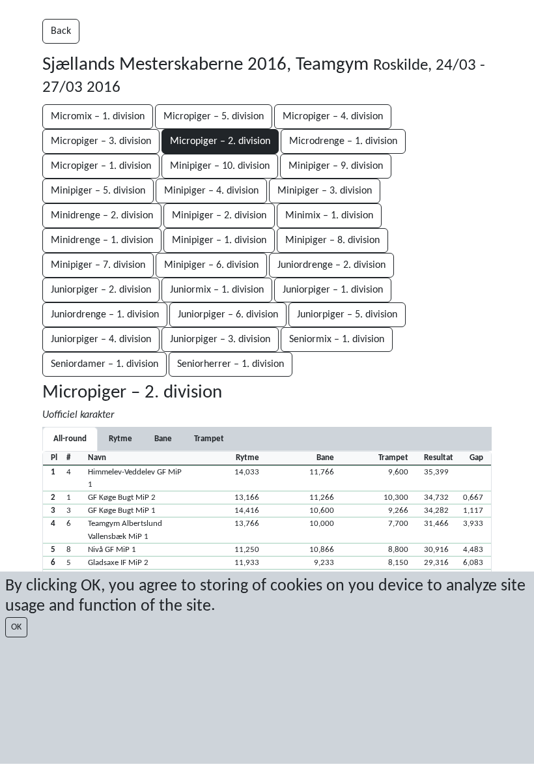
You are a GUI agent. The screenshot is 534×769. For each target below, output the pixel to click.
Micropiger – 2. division (220, 141)
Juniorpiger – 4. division (101, 339)
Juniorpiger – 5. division (347, 315)
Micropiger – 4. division (333, 116)
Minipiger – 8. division (332, 240)
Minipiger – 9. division (335, 166)
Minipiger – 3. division (324, 191)
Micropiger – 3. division (101, 141)
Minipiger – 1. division (219, 240)
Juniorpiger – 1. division (333, 290)
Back (61, 31)
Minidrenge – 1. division (102, 240)
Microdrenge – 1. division (343, 141)
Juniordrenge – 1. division (105, 315)
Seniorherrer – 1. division (230, 364)
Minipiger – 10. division (220, 166)
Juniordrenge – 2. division (331, 265)
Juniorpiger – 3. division (220, 339)
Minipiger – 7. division (98, 265)
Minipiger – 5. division (98, 191)
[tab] (120, 439)
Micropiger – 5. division (213, 116)
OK (16, 627)
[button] (267, 478)
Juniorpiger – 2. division (101, 290)
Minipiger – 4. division (211, 191)
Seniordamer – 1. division (104, 364)
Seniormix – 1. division (336, 339)
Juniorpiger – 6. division (228, 315)
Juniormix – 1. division (217, 290)
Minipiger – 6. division (211, 265)
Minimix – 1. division (329, 215)
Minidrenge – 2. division (102, 215)
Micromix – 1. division (98, 116)
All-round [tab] (70, 439)
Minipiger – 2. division (219, 215)
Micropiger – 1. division (101, 166)
